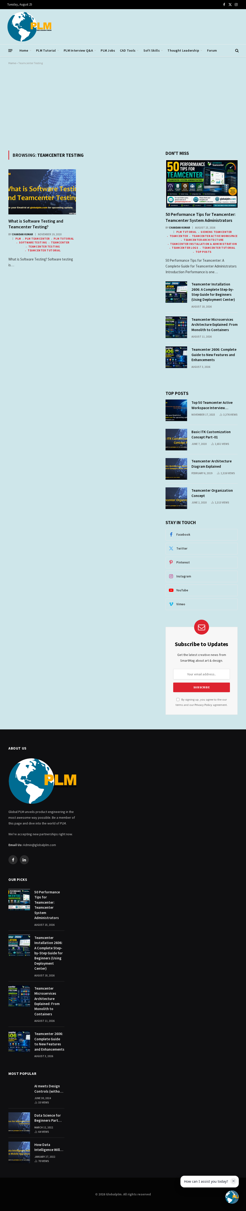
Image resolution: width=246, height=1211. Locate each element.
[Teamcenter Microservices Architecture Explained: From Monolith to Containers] (176, 327)
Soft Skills (151, 50)
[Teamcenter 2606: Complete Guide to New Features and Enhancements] (176, 357)
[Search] (236, 50)
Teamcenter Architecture (203, 240)
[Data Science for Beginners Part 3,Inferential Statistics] (19, 1123)
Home (23, 50)
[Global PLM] (29, 26)
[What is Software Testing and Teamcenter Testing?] (42, 191)
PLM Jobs (108, 50)
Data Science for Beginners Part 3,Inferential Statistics (47, 1118)
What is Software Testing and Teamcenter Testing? (35, 224)
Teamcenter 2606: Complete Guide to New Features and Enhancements (213, 354)
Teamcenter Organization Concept (212, 493)
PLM (18, 238)
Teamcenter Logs (185, 247)
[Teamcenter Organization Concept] (176, 498)
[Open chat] (232, 1197)
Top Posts (204, 252)
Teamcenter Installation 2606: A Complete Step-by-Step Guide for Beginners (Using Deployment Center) (213, 292)
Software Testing (33, 242)
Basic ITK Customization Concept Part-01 (211, 434)
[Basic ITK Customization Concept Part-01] (176, 439)
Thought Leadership (183, 50)
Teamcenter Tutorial (44, 250)
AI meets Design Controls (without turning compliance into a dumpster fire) (48, 1089)
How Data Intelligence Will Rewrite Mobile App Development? (49, 1147)
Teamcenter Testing (44, 246)
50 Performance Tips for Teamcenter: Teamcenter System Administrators (200, 217)
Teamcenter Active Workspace (214, 236)
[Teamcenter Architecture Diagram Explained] (176, 469)
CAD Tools (128, 50)
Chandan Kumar (22, 234)
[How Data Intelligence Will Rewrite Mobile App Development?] (19, 1152)
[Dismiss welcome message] (233, 1181)
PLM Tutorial (46, 50)
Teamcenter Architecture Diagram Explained (211, 463)
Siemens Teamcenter (216, 232)
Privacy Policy (203, 705)
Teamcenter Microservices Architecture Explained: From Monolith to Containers (214, 324)
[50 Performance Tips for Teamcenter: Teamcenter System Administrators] (202, 184)
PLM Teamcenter (37, 238)
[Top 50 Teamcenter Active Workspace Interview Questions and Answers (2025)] (176, 410)
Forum (212, 50)
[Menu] (10, 50)
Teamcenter (60, 242)
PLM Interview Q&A (78, 50)
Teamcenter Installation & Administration (203, 244)
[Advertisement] (123, 106)
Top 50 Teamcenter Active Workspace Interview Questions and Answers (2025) (212, 405)
